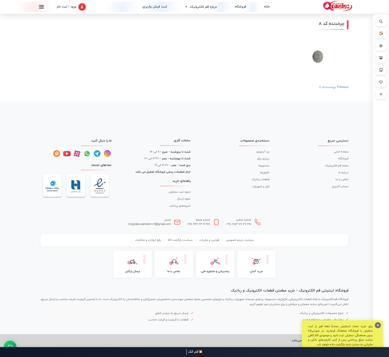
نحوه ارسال (183, 199)
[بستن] (381, 94)
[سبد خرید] (381, 58)
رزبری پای (263, 159)
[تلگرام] (97, 154)
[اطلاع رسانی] (381, 70)
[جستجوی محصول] (381, 21)
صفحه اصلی (341, 152)
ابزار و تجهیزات (260, 186)
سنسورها (264, 166)
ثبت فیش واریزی (154, 6)
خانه (267, 6)
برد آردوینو (262, 152)
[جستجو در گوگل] (381, 33)
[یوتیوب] (67, 154)
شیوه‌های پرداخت (179, 206)
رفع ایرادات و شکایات (148, 240)
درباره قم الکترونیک (201, 7)
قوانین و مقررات (209, 240)
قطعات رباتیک (260, 179)
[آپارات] (77, 154)
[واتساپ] (87, 154)
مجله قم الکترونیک (336, 166)
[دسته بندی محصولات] (381, 45)
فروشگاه (240, 6)
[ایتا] (57, 154)
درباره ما (343, 172)
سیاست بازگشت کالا (180, 240)
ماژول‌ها (264, 172)
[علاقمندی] (381, 82)
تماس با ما (342, 179)
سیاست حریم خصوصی (240, 240)
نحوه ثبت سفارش (179, 192)
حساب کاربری (340, 186)
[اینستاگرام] (107, 154)
